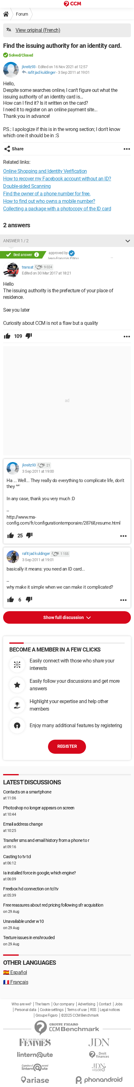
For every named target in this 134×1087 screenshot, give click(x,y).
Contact (105, 1004)
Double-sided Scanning (27, 186)
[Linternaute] (35, 1055)
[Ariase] (35, 1080)
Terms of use (77, 1010)
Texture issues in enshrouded (29, 937)
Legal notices (110, 1010)
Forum (22, 14)
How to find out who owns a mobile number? (49, 201)
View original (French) (38, 30)
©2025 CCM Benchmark (80, 1015)
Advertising (86, 1004)
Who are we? (21, 1004)
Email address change (22, 824)
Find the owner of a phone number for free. (46, 194)
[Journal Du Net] (99, 1042)
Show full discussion (64, 617)
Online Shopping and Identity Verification (45, 171)
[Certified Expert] (72, 253)
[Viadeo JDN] (99, 1067)
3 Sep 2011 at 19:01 (74, 72)
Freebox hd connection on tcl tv (31, 888)
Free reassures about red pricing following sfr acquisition (53, 905)
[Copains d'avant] (35, 1067)
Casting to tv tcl (17, 856)
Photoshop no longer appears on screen (38, 807)
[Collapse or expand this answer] (128, 241)
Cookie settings (52, 1010)
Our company (63, 1004)
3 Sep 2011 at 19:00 (38, 471)
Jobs (118, 1004)
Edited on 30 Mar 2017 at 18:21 (46, 273)
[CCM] (72, 4)
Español (15, 972)
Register (67, 746)
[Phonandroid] (99, 1080)
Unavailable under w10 (23, 921)
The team (42, 1004)
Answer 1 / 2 (15, 240)
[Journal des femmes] (35, 1042)
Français (15, 982)
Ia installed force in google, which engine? (39, 872)
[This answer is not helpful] (29, 336)
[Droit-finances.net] (99, 1055)
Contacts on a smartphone (27, 791)
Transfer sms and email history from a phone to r (46, 840)
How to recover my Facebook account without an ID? (57, 179)
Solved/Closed (21, 55)
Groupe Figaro (47, 1015)
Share (18, 148)
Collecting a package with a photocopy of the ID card (57, 209)
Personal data (25, 1010)
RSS (93, 1010)
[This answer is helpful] (7, 336)
